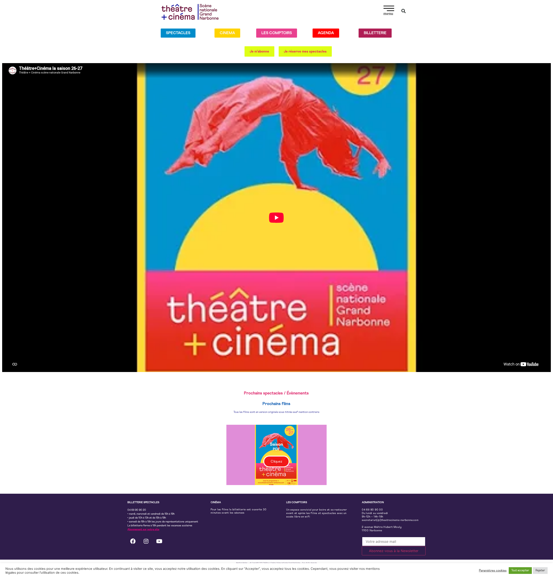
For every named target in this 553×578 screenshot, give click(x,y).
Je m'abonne (259, 51)
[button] (389, 11)
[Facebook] (132, 541)
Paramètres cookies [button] (493, 570)
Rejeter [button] (540, 570)
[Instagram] (146, 541)
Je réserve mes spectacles (305, 51)
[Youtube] (159, 541)
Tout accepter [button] (520, 570)
